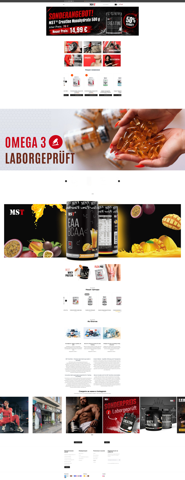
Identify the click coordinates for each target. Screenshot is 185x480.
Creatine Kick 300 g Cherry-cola (102, 310)
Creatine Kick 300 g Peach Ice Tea (116, 310)
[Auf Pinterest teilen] (68, 1)
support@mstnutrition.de (114, 463)
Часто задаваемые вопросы (83, 456)
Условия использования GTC (69, 459)
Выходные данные (67, 461)
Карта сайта (95, 458)
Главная (94, 460)
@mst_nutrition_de (80, 393)
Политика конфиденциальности (69, 454)
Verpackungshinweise (68, 463)
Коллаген (67, 190)
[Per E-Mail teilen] (71, 1)
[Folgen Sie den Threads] (104, 476)
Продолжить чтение (73, 351)
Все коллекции (95, 455)
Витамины (81, 190)
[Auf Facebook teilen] (65, 1)
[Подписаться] (119, 460)
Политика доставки (67, 458)
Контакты (80, 460)
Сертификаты (81, 458)
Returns (107, 442)
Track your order (78, 442)
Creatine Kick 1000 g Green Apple (73, 310)
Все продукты (95, 456)
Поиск (94, 453)
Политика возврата (67, 456)
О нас (80, 455)
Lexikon (94, 462)
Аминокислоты (110, 190)
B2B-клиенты (81, 453)
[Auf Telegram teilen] (70, 1)
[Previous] (66, 82)
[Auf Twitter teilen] (66, 1)
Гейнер (96, 190)
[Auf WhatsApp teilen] (73, 1)
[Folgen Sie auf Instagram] (103, 476)
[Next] (119, 82)
